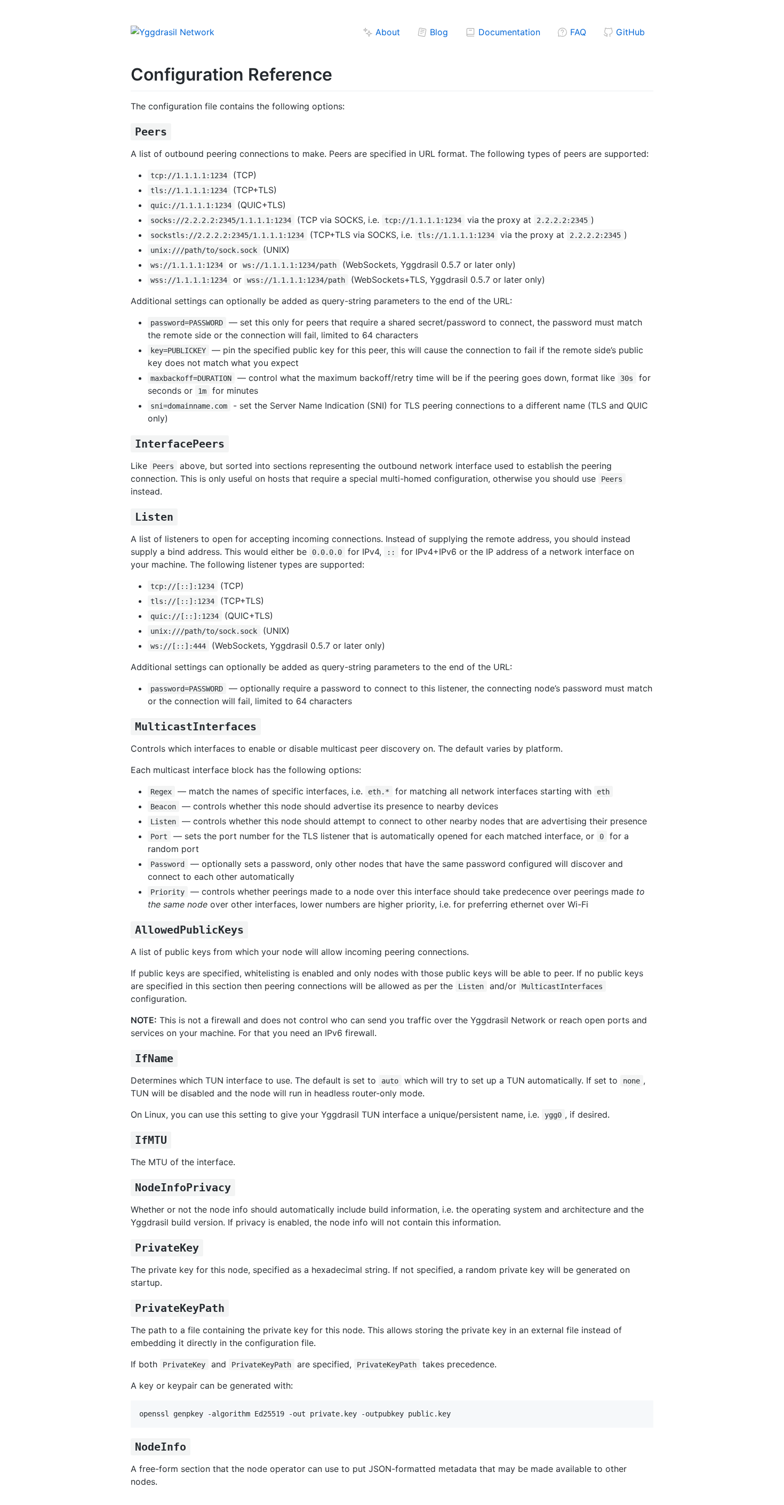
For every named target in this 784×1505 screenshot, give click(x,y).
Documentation (508, 32)
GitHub (629, 32)
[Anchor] (176, 130)
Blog (437, 32)
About (386, 32)
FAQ (576, 32)
